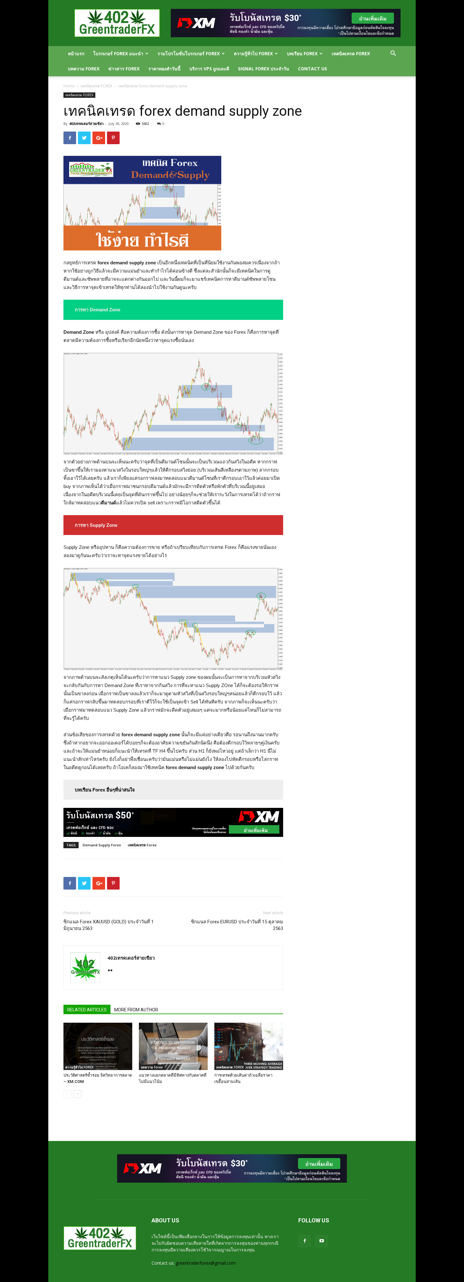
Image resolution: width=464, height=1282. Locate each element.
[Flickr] (112, 971)
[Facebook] (304, 1241)
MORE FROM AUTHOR (136, 1009)
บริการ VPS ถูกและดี (209, 69)
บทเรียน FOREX (302, 53)
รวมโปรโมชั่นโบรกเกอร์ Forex (189, 53)
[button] (393, 54)
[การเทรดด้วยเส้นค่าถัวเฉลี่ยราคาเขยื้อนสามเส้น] (248, 1046)
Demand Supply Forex (102, 845)
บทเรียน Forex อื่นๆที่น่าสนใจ (105, 789)
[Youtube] (321, 1241)
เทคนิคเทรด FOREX (351, 53)
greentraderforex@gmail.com (206, 1263)
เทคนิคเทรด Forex (142, 845)
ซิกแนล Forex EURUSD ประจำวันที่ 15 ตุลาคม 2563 (237, 925)
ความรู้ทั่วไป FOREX (253, 53)
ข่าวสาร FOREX (124, 69)
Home (68, 86)
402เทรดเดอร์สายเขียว (86, 123)
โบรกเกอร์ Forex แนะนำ (118, 53)
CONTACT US (312, 69)
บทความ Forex (83, 69)
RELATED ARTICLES (87, 1009)
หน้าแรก (76, 53)
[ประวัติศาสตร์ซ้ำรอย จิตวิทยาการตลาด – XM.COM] (97, 1046)
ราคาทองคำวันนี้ (164, 69)
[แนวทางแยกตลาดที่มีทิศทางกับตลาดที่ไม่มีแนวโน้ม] (173, 1046)
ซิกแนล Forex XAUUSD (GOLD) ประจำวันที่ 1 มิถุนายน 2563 (108, 925)
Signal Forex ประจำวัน (263, 69)
